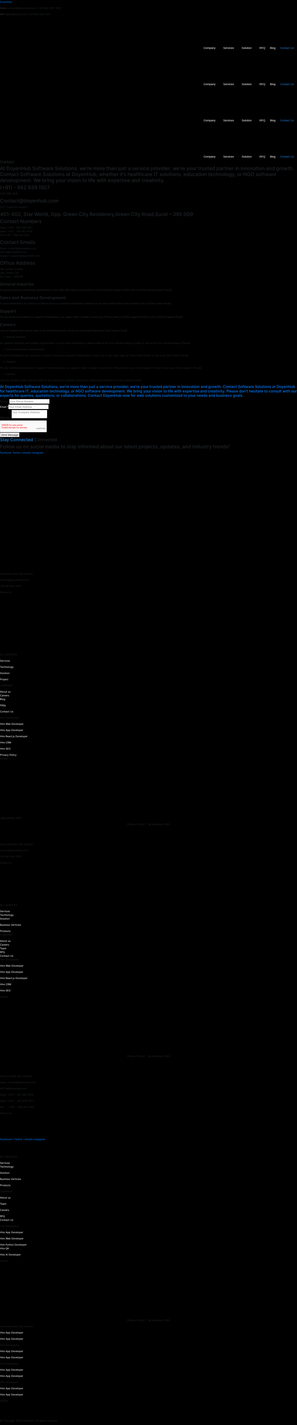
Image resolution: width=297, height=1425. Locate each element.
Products (5, 931)
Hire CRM (5, 742)
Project (4, 679)
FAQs (3, 705)
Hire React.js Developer (14, 736)
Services (228, 48)
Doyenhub (6, 1)
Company (209, 48)
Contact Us (287, 48)
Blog (272, 48)
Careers (4, 695)
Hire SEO (5, 748)
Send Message (9, 434)
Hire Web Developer (12, 723)
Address (6, 417)
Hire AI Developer (10, 1254)
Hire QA (4, 1248)
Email (4, 406)
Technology (7, 666)
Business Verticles (10, 924)
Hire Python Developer (13, 1244)
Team (3, 948)
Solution (247, 48)
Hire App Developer (11, 730)
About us (5, 691)
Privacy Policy (8, 754)
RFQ (262, 48)
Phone (4, 401)
